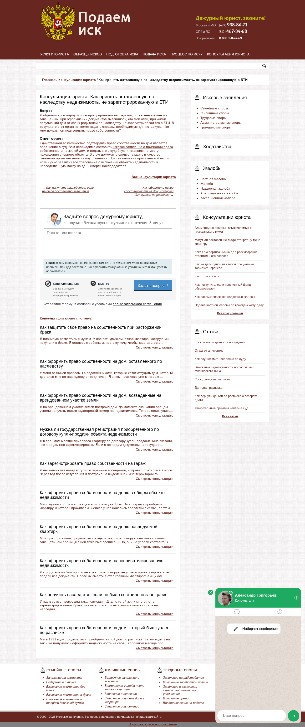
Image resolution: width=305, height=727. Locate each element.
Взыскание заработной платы (185, 682)
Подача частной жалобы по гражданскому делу (229, 305)
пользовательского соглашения (137, 303)
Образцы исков (87, 54)
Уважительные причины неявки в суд (221, 408)
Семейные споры (214, 108)
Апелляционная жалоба (219, 193)
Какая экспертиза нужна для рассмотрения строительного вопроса (226, 254)
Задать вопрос (151, 285)
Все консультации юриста (154, 177)
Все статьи (230, 416)
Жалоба (206, 184)
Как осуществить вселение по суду (220, 359)
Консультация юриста (228, 54)
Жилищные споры (214, 113)
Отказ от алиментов (209, 350)
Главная (49, 80)
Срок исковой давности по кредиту (220, 342)
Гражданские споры (215, 127)
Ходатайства (217, 146)
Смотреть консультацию (154, 347)
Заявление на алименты (64, 677)
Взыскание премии (176, 698)
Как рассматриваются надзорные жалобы (225, 297)
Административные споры (220, 122)
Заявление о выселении (122, 706)
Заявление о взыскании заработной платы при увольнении (180, 690)
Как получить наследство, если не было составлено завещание (68, 189)
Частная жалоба (213, 179)
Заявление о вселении (121, 694)
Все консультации (230, 313)
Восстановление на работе (183, 703)
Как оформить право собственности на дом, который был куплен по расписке (148, 191)
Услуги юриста (54, 54)
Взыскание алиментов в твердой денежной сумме (65, 701)
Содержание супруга (61, 682)
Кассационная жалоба (217, 198)
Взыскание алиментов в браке (68, 695)
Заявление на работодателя (184, 677)
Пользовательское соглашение (152, 724)
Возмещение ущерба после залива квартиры (124, 687)
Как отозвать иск (207, 276)
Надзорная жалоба (215, 188)
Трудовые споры (213, 118)
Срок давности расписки (212, 379)
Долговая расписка (208, 387)
